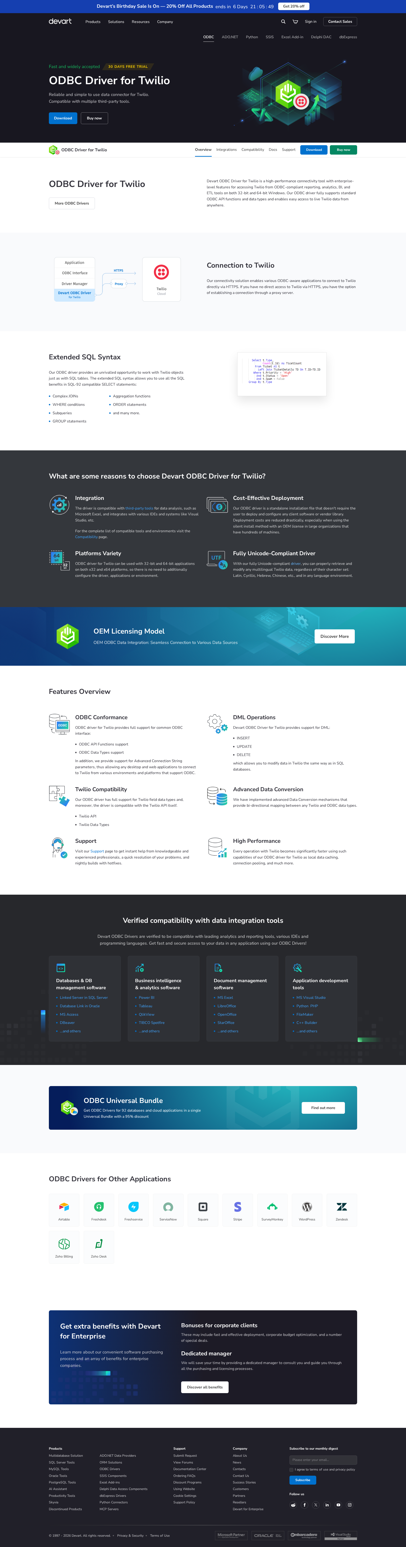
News (237, 1462)
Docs (273, 149)
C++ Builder (307, 1022)
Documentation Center (189, 1469)
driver (296, 563)
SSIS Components (113, 1476)
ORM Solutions (111, 1462)
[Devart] (65, 21)
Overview (203, 149)
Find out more (323, 1107)
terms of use (319, 1469)
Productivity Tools (62, 1496)
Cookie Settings (184, 1496)
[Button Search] (283, 21)
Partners (239, 1496)
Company (165, 21)
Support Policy (184, 1502)
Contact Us (241, 1476)
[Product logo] (53, 150)
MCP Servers (109, 1509)
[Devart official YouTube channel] (338, 1505)
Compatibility (253, 149)
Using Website (184, 1489)
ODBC (208, 37)
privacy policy (345, 1469)
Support (289, 149)
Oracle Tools (58, 1476)
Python (302, 1006)
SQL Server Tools (62, 1462)
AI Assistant (58, 1489)
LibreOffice (227, 1006)
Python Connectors (114, 1502)
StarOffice (226, 1022)
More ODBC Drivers (72, 203)
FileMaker (305, 1014)
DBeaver (67, 1022)
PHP (314, 1006)
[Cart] (295, 21)
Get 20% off (293, 6)
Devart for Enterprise (248, 1509)
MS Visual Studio (311, 997)
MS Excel (225, 997)
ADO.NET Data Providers (118, 1455)
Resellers (239, 1502)
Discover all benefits (205, 1387)
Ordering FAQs (184, 1476)
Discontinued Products (65, 1509)
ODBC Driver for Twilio (84, 150)
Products (93, 21)
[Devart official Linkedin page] (327, 1505)
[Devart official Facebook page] (304, 1505)
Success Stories (244, 1482)
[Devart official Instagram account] (349, 1505)
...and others (70, 1031)
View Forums (183, 1462)
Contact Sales (340, 21)
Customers (241, 1489)
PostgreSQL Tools (62, 1482)
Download (63, 118)
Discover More (334, 636)
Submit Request (185, 1455)
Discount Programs (187, 1482)
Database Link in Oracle (80, 1006)
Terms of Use (160, 1535)
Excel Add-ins (110, 1482)
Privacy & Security (130, 1535)
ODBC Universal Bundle (123, 1101)
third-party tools (139, 508)
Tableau (145, 1006)
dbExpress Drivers (113, 1496)
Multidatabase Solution (66, 1455)
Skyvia (53, 1502)
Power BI (146, 997)
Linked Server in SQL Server (84, 997)
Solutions (116, 21)
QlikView (146, 1014)
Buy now (94, 118)
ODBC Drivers (110, 1469)
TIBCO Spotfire (152, 1022)
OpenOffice (227, 1014)
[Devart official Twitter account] (316, 1505)
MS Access (69, 1014)
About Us (240, 1455)
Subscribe (302, 1480)
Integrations (226, 149)
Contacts (239, 1469)
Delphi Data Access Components (124, 1489)
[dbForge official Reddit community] (293, 1505)
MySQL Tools (59, 1469)
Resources (141, 21)
